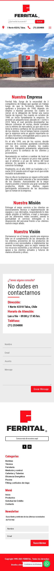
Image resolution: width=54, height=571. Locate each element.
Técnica (9, 464)
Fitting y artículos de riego (17, 483)
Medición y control (14, 470)
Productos (10, 498)
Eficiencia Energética (15, 476)
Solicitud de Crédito (14, 501)
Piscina (8, 480)
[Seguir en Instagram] (30, 447)
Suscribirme (39, 543)
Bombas (9, 461)
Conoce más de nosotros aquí (27, 439)
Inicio (7, 495)
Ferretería (9, 467)
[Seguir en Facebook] (24, 447)
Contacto (9, 504)
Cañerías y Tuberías (14, 473)
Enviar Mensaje (41, 389)
